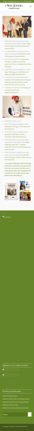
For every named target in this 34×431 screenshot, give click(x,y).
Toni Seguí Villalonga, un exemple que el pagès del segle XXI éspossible (17, 71)
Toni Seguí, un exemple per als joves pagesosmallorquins (18, 90)
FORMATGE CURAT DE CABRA (10, 405)
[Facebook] (24, 428)
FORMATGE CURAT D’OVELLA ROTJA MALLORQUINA (16, 399)
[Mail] (30, 428)
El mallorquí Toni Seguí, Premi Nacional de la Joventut (17, 126)
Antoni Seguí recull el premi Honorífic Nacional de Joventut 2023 (18, 46)
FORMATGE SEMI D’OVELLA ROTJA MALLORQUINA (16, 402)
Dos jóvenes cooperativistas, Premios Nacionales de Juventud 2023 (18, 157)
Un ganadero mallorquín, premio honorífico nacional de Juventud (16, 134)
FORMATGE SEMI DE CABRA (10, 396)
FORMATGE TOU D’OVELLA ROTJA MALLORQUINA (15, 408)
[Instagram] (27, 428)
